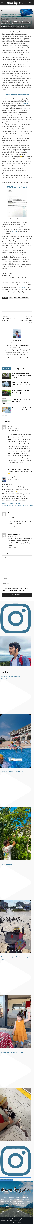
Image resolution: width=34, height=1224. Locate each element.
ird (15, 297)
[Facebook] (5, 357)
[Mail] (17, 357)
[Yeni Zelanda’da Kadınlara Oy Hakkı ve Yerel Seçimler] (6, 410)
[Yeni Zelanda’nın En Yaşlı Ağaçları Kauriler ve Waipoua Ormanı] (6, 376)
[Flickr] (9, 357)
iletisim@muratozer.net (19, 1206)
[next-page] (6, 416)
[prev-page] (3, 416)
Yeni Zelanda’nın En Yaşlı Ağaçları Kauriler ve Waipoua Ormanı (21, 376)
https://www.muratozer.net (17, 342)
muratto (11, 477)
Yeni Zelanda (5, 378)
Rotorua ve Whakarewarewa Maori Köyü (25, 320)
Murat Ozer (7, 26)
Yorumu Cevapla (12, 476)
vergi (19, 297)
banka (10, 297)
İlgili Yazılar (6, 369)
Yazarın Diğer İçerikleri (19, 369)
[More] (22, 308)
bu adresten (22, 287)
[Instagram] (13, 357)
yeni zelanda (25, 297)
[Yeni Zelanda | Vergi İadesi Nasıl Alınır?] (6, 401)
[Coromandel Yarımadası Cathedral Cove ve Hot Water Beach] (6, 384)
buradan (14, 231)
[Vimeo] (28, 357)
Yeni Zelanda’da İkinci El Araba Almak (9, 319)
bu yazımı (25, 103)
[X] (24, 357)
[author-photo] (17, 337)
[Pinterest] (20, 357)
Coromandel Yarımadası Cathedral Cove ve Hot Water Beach (22, 384)
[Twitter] (13, 1211)
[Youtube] (17, 361)
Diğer (9, 7)
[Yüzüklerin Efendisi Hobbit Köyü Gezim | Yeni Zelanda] (6, 393)
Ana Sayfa (3, 7)
